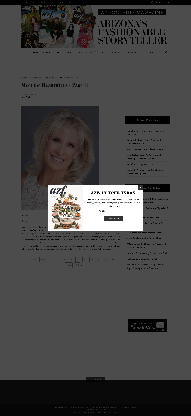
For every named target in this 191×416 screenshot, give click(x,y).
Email (102, 211)
